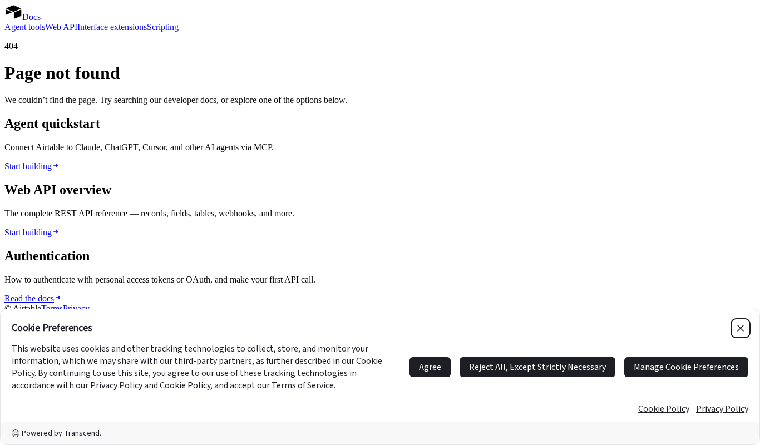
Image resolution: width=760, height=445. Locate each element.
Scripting (163, 27)
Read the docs (29, 298)
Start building (28, 166)
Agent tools (24, 27)
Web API (61, 27)
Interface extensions (112, 27)
